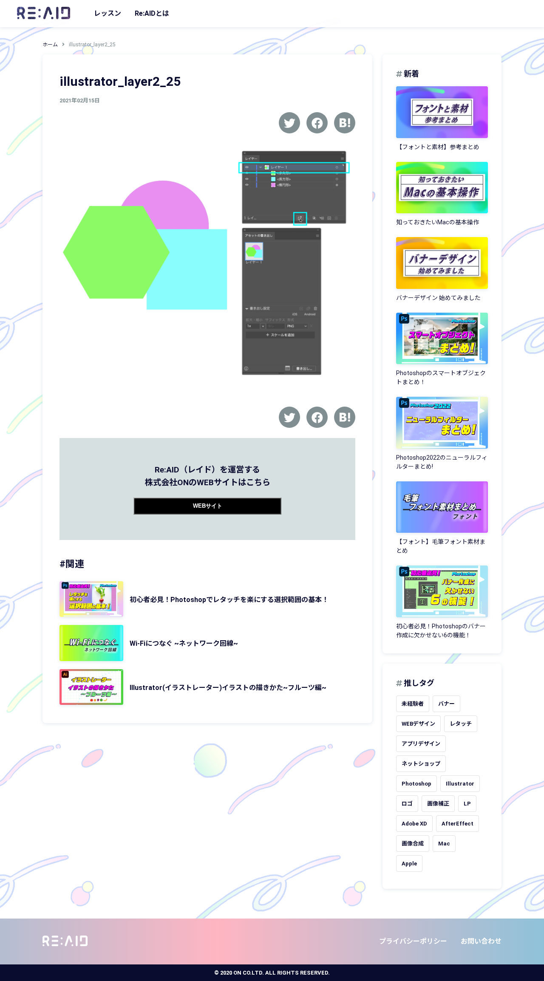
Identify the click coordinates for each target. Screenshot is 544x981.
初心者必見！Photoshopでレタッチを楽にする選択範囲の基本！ (229, 600)
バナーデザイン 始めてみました (438, 297)
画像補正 (438, 803)
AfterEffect (457, 823)
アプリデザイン (421, 744)
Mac (444, 843)
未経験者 (413, 704)
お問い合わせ (481, 941)
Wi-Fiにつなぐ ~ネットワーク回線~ (184, 643)
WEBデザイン (418, 724)
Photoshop (416, 783)
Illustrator (460, 783)
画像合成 (413, 843)
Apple (409, 863)
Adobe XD (414, 823)
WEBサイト (207, 506)
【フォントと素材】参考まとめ (437, 147)
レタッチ (461, 724)
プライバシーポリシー (413, 941)
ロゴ (407, 803)
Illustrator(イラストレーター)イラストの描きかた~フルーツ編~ (228, 688)
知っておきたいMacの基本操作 (437, 222)
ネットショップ (421, 763)
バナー (446, 704)
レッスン (107, 13)
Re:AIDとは (152, 13)
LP (467, 803)
